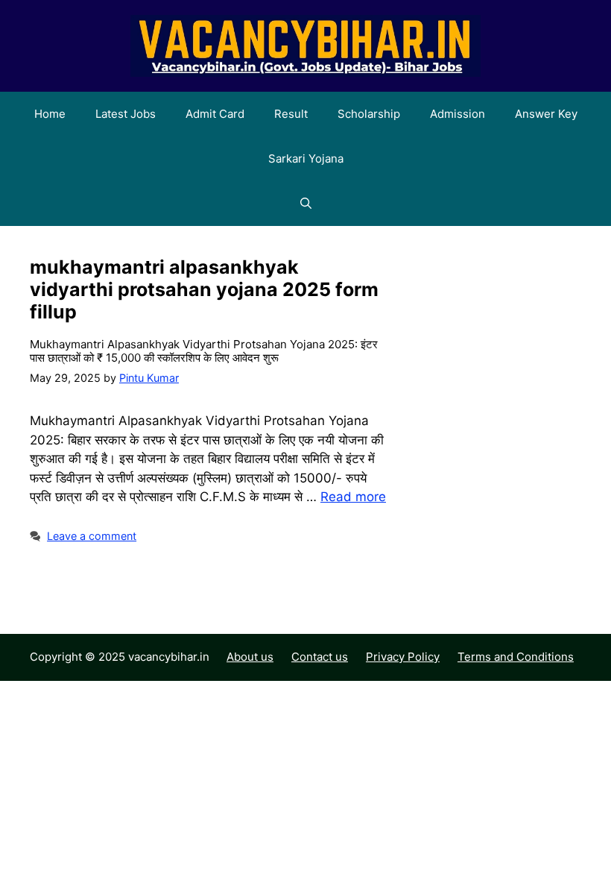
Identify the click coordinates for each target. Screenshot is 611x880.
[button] (305, 203)
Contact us (319, 657)
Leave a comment (91, 535)
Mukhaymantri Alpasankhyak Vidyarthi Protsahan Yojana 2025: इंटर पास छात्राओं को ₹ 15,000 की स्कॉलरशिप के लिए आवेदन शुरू (204, 351)
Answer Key (546, 114)
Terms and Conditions (516, 657)
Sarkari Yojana (306, 158)
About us (250, 657)
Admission (457, 114)
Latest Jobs (125, 114)
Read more (353, 496)
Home (50, 114)
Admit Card (215, 114)
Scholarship (369, 114)
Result (291, 114)
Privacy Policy (403, 657)
